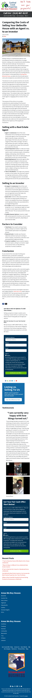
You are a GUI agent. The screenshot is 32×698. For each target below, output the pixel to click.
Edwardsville (4, 605)
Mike (5, 36)
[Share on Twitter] (6, 304)
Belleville (3, 596)
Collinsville (4, 631)
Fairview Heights (5, 610)
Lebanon (3, 640)
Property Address (10, 337)
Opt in (7, 353)
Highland (3, 603)
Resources (14, 649)
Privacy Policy (21, 649)
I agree (8, 355)
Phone (7, 343)
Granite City (4, 598)
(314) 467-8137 (20, 13)
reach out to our (17, 291)
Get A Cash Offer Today (9, 16)
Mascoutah (4, 633)
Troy (2, 636)
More (26, 16)
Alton (2, 612)
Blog (27, 649)
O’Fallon (3, 638)
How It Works (24, 647)
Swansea (3, 629)
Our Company (20, 16)
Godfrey (3, 607)
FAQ (29, 647)
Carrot (26, 696)
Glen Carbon (4, 600)
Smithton (3, 624)
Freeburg (3, 626)
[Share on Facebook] (3, 304)
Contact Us (16, 647)
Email (7, 348)
